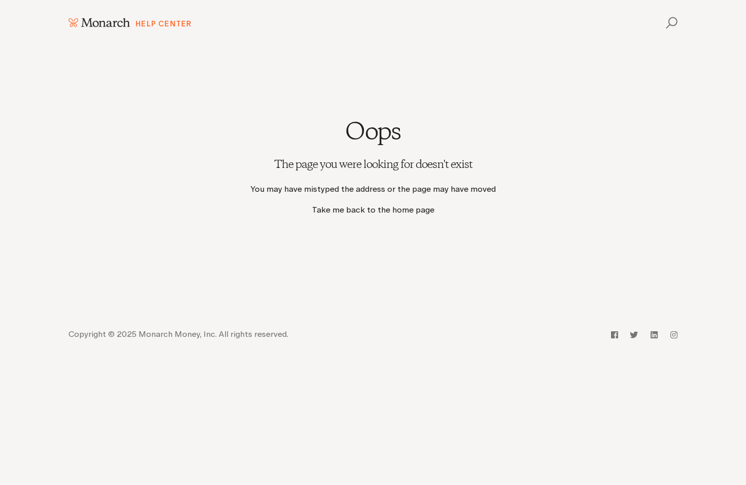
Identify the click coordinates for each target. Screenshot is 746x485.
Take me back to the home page (373, 210)
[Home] (99, 22)
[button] (670, 22)
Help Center (163, 23)
